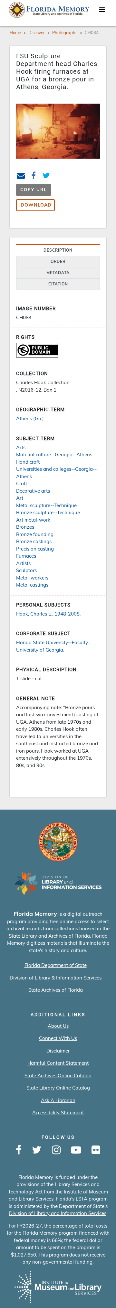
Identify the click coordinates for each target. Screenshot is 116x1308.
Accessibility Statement (58, 1112)
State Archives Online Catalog (58, 1075)
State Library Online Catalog (58, 1088)
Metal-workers (32, 578)
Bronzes (25, 527)
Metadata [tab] (58, 272)
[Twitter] (37, 1150)
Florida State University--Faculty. (52, 642)
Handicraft (28, 462)
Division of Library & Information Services (56, 978)
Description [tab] (58, 250)
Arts (20, 447)
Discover (36, 32)
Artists (23, 563)
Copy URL (33, 189)
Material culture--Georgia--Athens (54, 454)
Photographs (64, 32)
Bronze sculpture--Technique (48, 512)
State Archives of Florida (55, 990)
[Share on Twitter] (46, 176)
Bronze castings (34, 541)
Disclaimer (58, 1051)
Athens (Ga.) (30, 418)
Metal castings (32, 585)
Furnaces (26, 556)
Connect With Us (58, 1038)
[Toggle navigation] (102, 11)
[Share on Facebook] (34, 176)
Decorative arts (33, 491)
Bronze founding (34, 534)
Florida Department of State (55, 965)
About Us (58, 1026)
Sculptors (26, 570)
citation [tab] (58, 284)
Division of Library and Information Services (57, 1213)
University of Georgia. (40, 650)
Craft (21, 483)
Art (19, 498)
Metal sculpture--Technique (46, 505)
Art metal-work (33, 520)
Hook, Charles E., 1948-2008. (48, 614)
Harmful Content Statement (58, 1063)
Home (15, 32)
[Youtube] (76, 1150)
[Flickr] (95, 1150)
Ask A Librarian (58, 1100)
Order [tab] (58, 261)
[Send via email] (21, 176)
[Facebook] (19, 1150)
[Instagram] (56, 1150)
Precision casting (35, 549)
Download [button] (36, 205)
